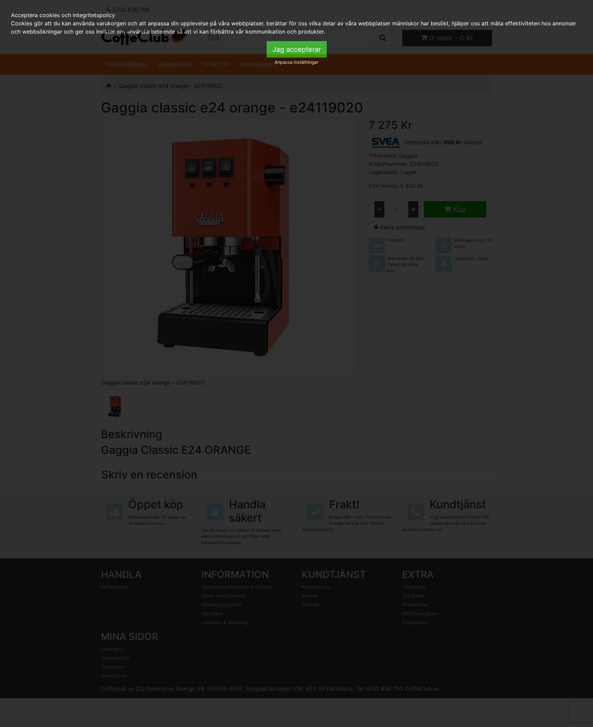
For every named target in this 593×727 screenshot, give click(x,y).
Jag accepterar (296, 49)
